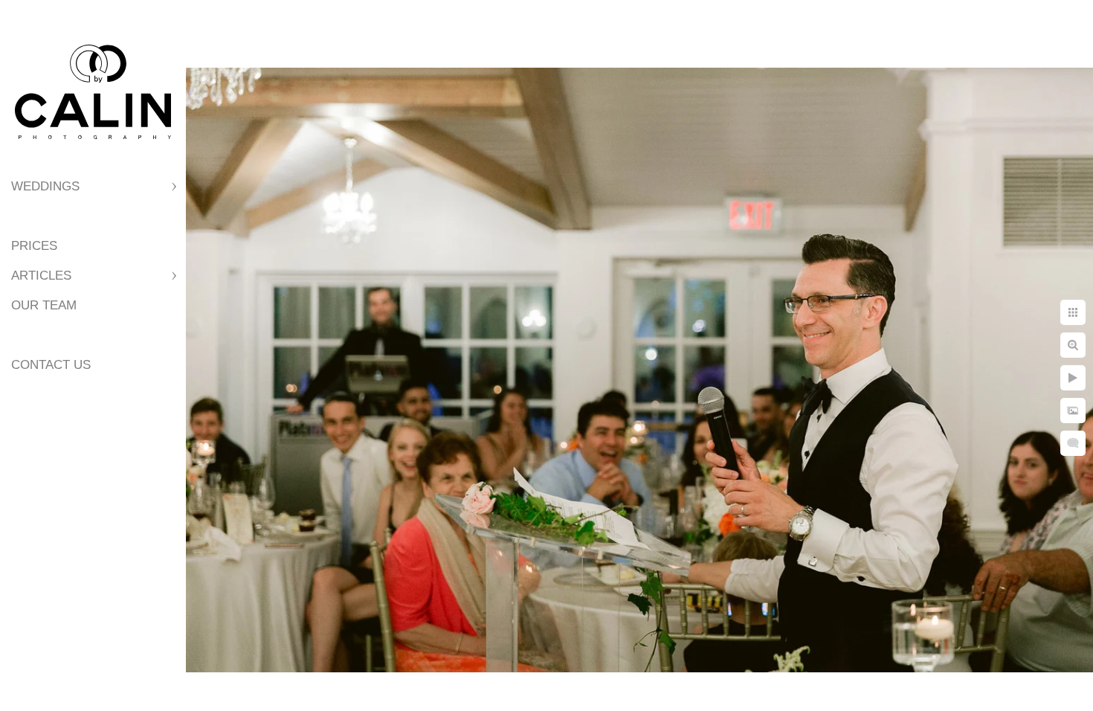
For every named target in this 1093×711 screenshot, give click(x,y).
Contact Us (51, 365)
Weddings (45, 186)
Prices (34, 246)
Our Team (44, 305)
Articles (41, 275)
